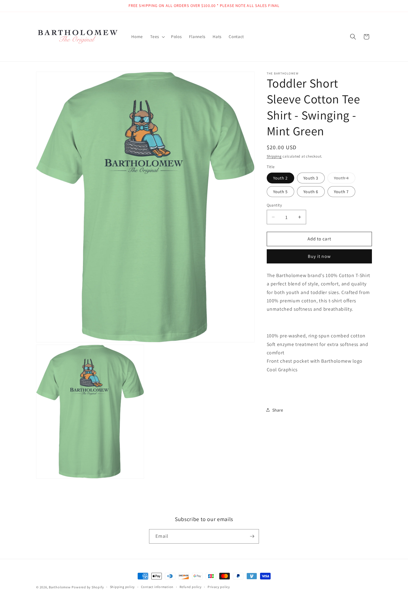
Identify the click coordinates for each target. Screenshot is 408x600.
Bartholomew (59, 587)
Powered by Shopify (88, 587)
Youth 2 (280, 177)
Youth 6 (310, 191)
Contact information (157, 587)
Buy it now (319, 256)
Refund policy (191, 587)
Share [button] (277, 409)
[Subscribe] (252, 536)
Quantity (274, 205)
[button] (157, 36)
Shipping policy (122, 587)
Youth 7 (341, 191)
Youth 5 (280, 191)
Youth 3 (310, 177)
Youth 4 (344, 179)
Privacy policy (219, 587)
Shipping (274, 156)
